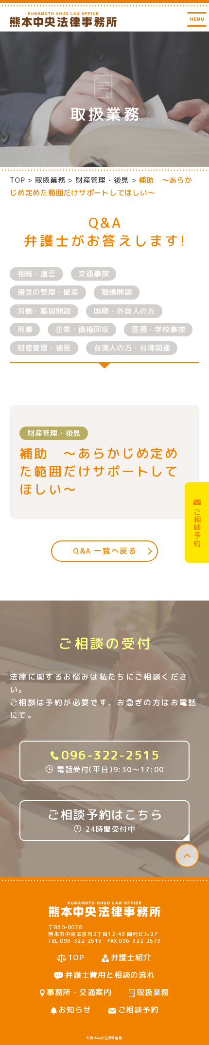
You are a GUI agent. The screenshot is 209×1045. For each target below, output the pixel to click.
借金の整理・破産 (48, 292)
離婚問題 (117, 292)
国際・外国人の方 (124, 311)
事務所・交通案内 (79, 992)
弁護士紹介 (131, 957)
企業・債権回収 (82, 329)
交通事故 (93, 274)
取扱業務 (153, 992)
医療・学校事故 (158, 329)
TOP (17, 180)
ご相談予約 (138, 1009)
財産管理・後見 (44, 348)
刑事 (25, 329)
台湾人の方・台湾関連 (132, 348)
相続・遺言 (36, 274)
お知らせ (74, 1009)
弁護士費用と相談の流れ (110, 974)
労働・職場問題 (44, 311)
